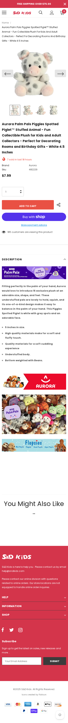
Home (5, 22)
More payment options (34, 225)
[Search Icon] (40, 12)
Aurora (33, 165)
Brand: (6, 165)
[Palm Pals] (34, 414)
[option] (34, 73)
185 (9, 232)
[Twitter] (11, 630)
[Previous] (7, 73)
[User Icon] (52, 13)
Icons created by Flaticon (34, 694)
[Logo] (22, 12)
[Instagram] (20, 630)
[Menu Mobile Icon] (4, 12)
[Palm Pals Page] (34, 272)
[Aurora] (34, 381)
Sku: (4, 169)
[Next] (60, 73)
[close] (65, 4)
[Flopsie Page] (34, 445)
